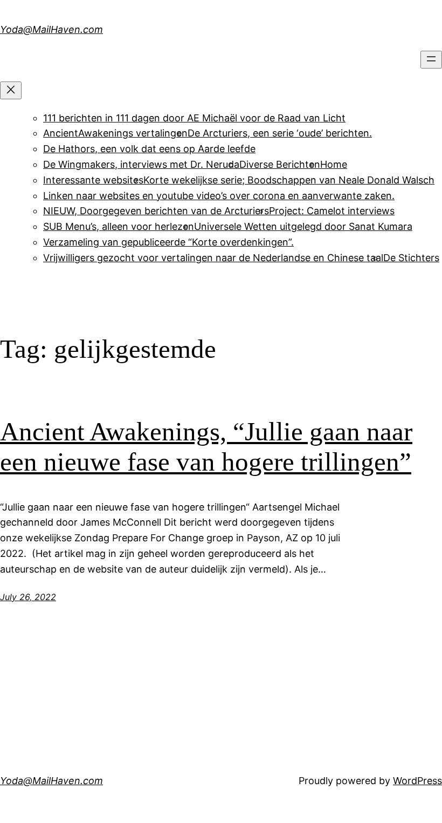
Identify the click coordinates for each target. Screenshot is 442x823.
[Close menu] (11, 90)
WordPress (417, 780)
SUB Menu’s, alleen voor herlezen (118, 226)
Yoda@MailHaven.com (51, 29)
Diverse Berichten (279, 164)
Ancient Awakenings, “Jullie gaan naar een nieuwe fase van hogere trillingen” (206, 447)
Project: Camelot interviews (332, 210)
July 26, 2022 (28, 596)
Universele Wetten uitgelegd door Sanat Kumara (303, 226)
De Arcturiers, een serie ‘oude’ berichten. (280, 133)
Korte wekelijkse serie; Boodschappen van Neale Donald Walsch (288, 180)
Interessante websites (93, 180)
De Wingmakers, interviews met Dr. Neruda (141, 164)
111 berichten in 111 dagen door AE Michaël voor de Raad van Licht (194, 118)
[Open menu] (431, 60)
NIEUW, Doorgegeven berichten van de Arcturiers (156, 210)
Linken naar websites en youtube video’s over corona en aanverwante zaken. (219, 195)
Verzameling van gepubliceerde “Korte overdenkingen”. (168, 242)
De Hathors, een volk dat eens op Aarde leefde (149, 148)
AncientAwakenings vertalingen (115, 133)
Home (333, 164)
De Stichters (411, 257)
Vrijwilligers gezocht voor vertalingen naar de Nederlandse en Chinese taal (213, 257)
